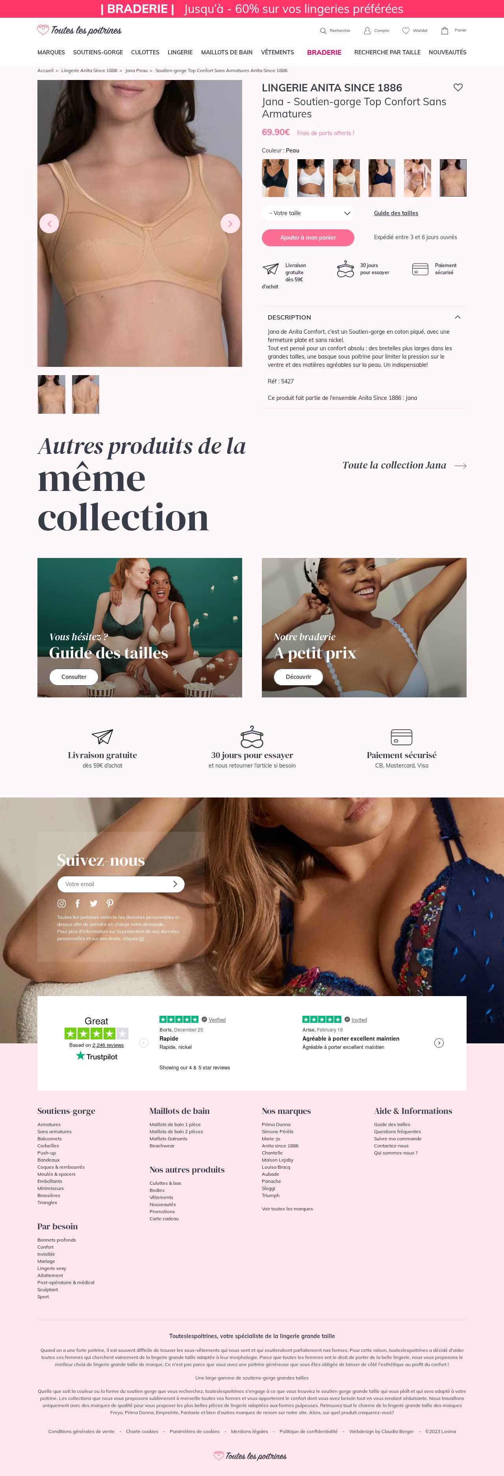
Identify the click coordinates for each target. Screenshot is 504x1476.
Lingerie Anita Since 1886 (89, 70)
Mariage (46, 1261)
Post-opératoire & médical (65, 1282)
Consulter (73, 676)
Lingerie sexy (51, 1268)
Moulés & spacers (56, 1174)
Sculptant (47, 1289)
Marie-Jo (271, 1138)
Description (289, 317)
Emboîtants (49, 1181)
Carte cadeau (164, 1218)
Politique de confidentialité (309, 1431)
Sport (43, 1296)
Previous (49, 223)
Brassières (48, 1195)
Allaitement (50, 1275)
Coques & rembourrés (61, 1167)
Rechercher (339, 30)
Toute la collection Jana (395, 465)
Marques (51, 52)
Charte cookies (142, 1431)
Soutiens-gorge (98, 52)
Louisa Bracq (276, 1167)
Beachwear (162, 1146)
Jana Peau (136, 70)
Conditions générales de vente (81, 1431)
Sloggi (268, 1188)
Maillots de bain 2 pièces (176, 1131)
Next (230, 223)
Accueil (45, 70)
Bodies (157, 1190)
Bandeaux (48, 1160)
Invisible (46, 1254)
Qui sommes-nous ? (395, 1153)
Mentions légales (249, 1431)
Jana (411, 398)
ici (141, 938)
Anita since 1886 (280, 1146)
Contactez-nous (391, 1146)
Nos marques (286, 1111)
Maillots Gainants (168, 1138)
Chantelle (272, 1153)
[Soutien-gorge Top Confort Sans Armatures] (139, 223)
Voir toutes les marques (287, 1209)
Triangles (47, 1202)
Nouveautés (448, 52)
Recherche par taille (387, 52)
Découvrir (298, 676)
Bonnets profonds (56, 1240)
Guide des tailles (396, 213)
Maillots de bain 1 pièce (175, 1124)
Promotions (162, 1211)
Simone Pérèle (278, 1131)
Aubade (270, 1174)
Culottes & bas (165, 1183)
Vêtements (277, 52)
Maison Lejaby (277, 1160)
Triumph (271, 1195)
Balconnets (49, 1138)
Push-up (46, 1153)
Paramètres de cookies (195, 1431)
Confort (45, 1247)
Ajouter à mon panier (308, 237)
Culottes (145, 52)
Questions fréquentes (397, 1131)
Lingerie (180, 52)
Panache (271, 1181)
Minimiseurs (50, 1188)
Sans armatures (54, 1131)
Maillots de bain (227, 52)
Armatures (49, 1124)
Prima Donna (276, 1124)
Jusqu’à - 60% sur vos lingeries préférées (252, 8)
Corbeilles (48, 1146)
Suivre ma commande (398, 1138)
